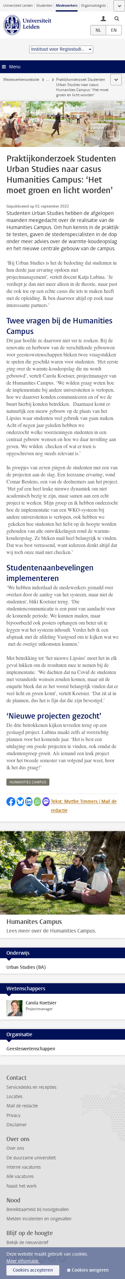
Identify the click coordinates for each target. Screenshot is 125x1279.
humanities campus (28, 782)
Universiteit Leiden (18, 5)
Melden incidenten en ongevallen (38, 1219)
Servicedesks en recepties (31, 1087)
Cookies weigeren (90, 1270)
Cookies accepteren (33, 1270)
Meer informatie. (22, 1261)
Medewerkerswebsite (21, 79)
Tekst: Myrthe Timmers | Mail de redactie (84, 806)
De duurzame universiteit (31, 1158)
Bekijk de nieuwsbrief (27, 1243)
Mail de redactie (22, 1106)
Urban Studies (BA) (26, 967)
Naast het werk (21, 1186)
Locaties (14, 1097)
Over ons (15, 1148)
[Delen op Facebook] (10, 801)
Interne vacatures (23, 1167)
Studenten (44, 5)
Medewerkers (67, 5)
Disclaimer (16, 1125)
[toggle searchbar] (117, 18)
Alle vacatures (20, 1176)
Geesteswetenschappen (30, 1049)
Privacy (13, 1116)
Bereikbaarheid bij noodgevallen (37, 1210)
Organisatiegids (93, 5)
